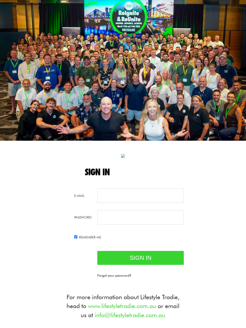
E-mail (79, 196)
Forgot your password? (114, 275)
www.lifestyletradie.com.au (122, 306)
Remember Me (90, 237)
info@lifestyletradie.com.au (130, 315)
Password (83, 217)
